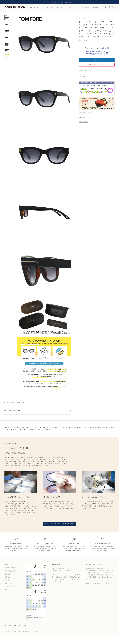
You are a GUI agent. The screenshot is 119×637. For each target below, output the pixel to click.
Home (7, 427)
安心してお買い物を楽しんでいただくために (59, 524)
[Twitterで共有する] (88, 70)
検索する (7, 565)
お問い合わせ (86, 7)
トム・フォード (83, 18)
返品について (82, 117)
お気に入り (96, 7)
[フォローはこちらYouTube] (15, 625)
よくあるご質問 (83, 122)
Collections (15, 427)
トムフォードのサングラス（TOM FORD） (34, 427)
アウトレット (61, 7)
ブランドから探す (34, 7)
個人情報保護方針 (9, 571)
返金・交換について (10, 574)
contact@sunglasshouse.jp (65, 575)
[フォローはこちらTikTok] (20, 625)
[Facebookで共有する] (85, 70)
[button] (107, 53)
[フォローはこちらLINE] (25, 625)
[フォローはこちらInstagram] (10, 625)
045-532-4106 (59, 568)
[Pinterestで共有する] (90, 70)
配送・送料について (84, 113)
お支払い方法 (8, 583)
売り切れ (96, 60)
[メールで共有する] (93, 70)
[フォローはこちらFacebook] (5, 625)
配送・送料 (7, 580)
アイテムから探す (48, 7)
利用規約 (7, 577)
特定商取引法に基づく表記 (12, 568)
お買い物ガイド (73, 7)
